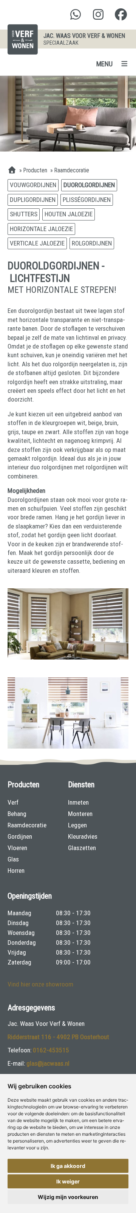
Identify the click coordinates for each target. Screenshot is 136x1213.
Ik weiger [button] (68, 1181)
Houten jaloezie (69, 214)
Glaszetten (82, 848)
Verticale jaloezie (37, 243)
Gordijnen (20, 836)
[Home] (12, 170)
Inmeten (78, 802)
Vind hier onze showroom (40, 984)
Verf (13, 802)
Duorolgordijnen (89, 185)
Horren (16, 870)
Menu (104, 64)
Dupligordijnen (33, 199)
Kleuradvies (82, 836)
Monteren (80, 814)
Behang (17, 814)
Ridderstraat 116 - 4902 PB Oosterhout (58, 1037)
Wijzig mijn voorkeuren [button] (68, 1197)
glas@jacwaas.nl (48, 1063)
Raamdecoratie (27, 825)
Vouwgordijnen (33, 185)
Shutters (23, 214)
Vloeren (17, 848)
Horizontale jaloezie (41, 229)
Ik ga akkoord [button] (68, 1166)
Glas (13, 859)
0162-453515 (51, 1050)
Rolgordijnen (92, 243)
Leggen (77, 825)
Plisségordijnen (87, 199)
